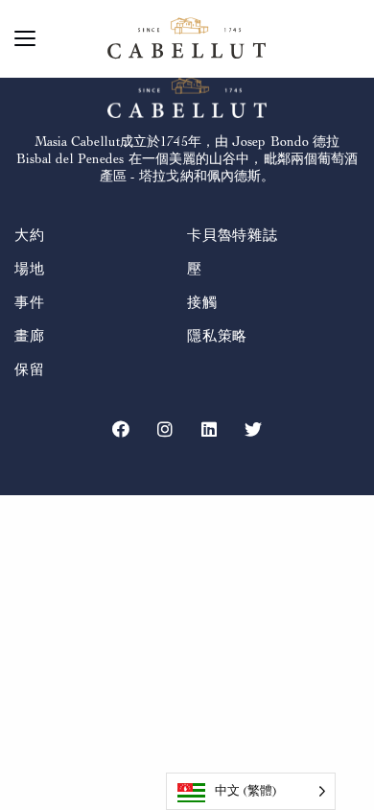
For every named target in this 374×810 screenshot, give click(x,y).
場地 (29, 269)
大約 (29, 235)
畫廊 (29, 336)
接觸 (202, 303)
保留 (29, 370)
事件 (29, 303)
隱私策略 (217, 336)
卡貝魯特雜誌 (232, 235)
